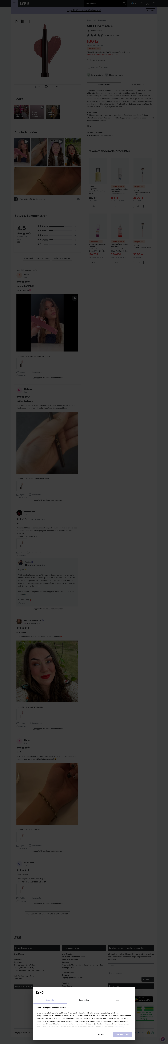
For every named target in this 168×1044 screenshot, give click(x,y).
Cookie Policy (118, 1027)
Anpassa (101, 1034)
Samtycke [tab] (50, 1000)
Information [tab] (84, 1000)
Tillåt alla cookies (122, 1034)
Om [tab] (117, 1000)
